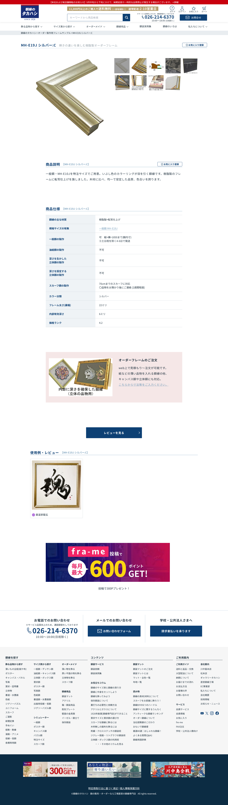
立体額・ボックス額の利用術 (105, 739)
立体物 (8, 690)
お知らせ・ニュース (210, 703)
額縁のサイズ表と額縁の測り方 (106, 687)
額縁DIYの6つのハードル (145, 704)
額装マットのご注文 (143, 668)
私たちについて (208, 690)
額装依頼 (95, 668)
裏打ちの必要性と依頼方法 (104, 704)
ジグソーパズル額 (42, 708)
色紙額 (37, 695)
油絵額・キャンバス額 (44, 673)
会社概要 (205, 695)
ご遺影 (8, 716)
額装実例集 (96, 673)
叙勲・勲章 (10, 729)
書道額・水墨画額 (42, 699)
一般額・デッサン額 (43, 668)
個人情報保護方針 (130, 788)
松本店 (204, 673)
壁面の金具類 (68, 713)
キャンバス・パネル (15, 677)
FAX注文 (180, 726)
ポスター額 (39, 686)
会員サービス (182, 709)
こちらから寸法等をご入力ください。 (143, 385)
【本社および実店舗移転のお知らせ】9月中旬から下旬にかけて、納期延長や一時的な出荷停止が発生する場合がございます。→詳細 (114, 2)
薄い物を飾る (68, 668)
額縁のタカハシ (28, 32)
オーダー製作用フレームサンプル (54, 32)
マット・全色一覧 (141, 677)
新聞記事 (9, 721)
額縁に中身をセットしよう (104, 691)
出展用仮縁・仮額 (42, 703)
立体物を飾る (68, 677)
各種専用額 (10, 742)
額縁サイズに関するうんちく (147, 709)
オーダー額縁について (144, 717)
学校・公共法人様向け (187, 730)
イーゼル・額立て (70, 717)
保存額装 (66, 722)
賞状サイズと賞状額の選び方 (105, 717)
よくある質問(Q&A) (142, 735)
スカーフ (9, 712)
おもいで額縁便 (140, 726)
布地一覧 (137, 681)
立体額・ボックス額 (43, 677)
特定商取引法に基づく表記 (103, 788)
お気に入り (181, 717)
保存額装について (99, 700)
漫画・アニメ (11, 734)
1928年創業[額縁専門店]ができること (109, 713)
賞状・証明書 (11, 686)
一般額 (37, 722)
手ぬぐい (9, 725)
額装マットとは (140, 673)
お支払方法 (181, 686)
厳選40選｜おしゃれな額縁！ (147, 730)
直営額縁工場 (207, 681)
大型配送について (184, 673)
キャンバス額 (40, 730)
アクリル (66, 700)
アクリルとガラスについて (104, 709)
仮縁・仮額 (10, 738)
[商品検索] (126, 17)
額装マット (67, 696)
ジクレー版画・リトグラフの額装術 (108, 735)
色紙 (7, 699)
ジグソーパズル (13, 703)
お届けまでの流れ (184, 681)
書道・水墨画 (11, 695)
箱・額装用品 (68, 704)
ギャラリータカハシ (210, 677)
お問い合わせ (182, 695)
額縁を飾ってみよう (100, 696)
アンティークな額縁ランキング (148, 713)
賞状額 (37, 681)
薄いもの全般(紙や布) (16, 668)
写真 (7, 681)
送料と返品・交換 (184, 668)
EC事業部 (205, 686)
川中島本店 (206, 668)
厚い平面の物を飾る (71, 673)
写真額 (37, 690)
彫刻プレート (68, 709)
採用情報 (205, 699)
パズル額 (38, 735)
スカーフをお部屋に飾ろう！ (147, 700)
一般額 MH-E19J (108, 228)
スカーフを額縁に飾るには (104, 722)
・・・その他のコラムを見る (107, 743)
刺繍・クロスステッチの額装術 (106, 730)
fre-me (179, 722)
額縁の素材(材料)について (146, 696)
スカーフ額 (39, 743)
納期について (182, 677)
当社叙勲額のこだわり (144, 722)
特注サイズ (39, 739)
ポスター (9, 673)
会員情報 (180, 713)
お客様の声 (181, 690)
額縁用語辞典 (139, 739)
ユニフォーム (11, 708)
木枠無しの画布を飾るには (104, 726)
